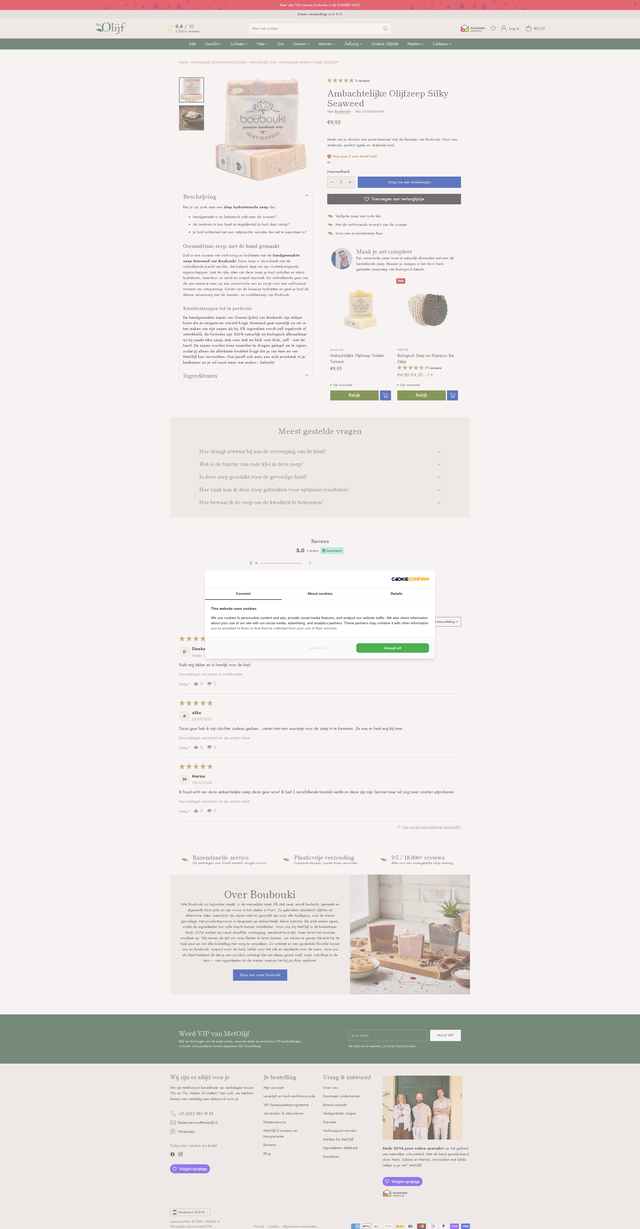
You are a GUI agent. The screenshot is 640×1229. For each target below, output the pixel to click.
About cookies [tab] (320, 594)
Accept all (392, 648)
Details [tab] (396, 594)
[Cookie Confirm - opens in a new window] (410, 579)
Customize (317, 648)
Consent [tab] (243, 594)
